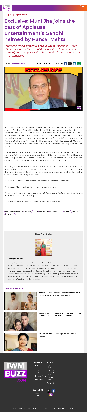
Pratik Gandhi (10, 215)
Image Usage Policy (51, 372)
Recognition (38, 376)
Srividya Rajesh (18, 64)
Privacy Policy (51, 379)
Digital (9, 15)
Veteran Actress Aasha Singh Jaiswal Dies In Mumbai (57, 335)
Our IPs (37, 371)
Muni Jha (67, 212)
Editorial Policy (50, 366)
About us (38, 366)
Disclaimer (38, 379)
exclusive (27, 212)
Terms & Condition (51, 384)
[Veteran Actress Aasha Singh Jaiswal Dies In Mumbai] (20, 342)
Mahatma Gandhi (56, 212)
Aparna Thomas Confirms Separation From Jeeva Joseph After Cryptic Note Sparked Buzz (59, 294)
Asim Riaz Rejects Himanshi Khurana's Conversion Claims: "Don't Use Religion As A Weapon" (60, 314)
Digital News (21, 15)
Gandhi (35, 212)
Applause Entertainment (14, 212)
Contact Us (37, 394)
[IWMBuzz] (7, 8)
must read (75, 212)
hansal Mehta (44, 212)
